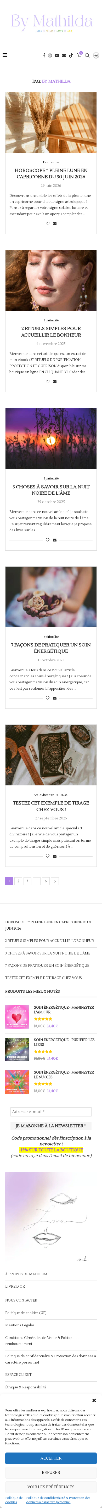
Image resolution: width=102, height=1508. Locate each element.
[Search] (87, 55)
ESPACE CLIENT (18, 1375)
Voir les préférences (51, 1487)
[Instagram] (50, 55)
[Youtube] (57, 55)
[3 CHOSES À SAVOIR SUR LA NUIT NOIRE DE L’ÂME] (51, 438)
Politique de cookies (13, 1500)
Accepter (51, 1458)
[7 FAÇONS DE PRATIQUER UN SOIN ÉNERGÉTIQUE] (51, 597)
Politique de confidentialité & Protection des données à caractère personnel (58, 1500)
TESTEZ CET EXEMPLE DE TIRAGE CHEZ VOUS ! (51, 806)
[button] (94, 1400)
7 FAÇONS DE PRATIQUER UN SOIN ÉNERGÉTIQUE (51, 648)
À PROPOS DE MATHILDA (26, 1274)
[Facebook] (44, 55)
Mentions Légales (20, 1325)
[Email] (64, 55)
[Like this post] (47, 223)
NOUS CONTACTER (21, 1300)
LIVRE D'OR (15, 1286)
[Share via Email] (54, 223)
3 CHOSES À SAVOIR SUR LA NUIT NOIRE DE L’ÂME (51, 490)
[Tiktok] (71, 55)
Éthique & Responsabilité (26, 1387)
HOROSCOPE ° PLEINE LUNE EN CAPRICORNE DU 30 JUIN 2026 (51, 173)
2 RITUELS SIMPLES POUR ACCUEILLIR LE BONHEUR (51, 332)
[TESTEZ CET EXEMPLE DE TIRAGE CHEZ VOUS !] (51, 755)
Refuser (51, 1472)
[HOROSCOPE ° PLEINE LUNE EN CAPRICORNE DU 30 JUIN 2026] (51, 122)
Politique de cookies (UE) (26, 1313)
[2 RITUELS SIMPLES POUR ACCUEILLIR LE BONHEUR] (51, 280)
